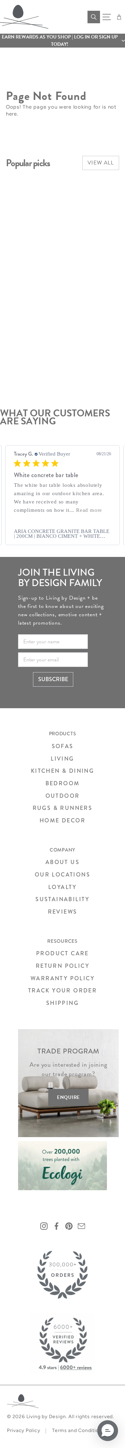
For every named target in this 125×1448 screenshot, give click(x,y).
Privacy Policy (23, 1430)
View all (101, 163)
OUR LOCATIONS (62, 875)
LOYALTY (62, 887)
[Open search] (94, 17)
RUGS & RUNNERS (63, 808)
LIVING (62, 759)
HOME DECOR (62, 820)
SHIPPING (62, 1003)
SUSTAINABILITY (62, 899)
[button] (62, 41)
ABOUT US (62, 862)
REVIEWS (62, 912)
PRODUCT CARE (62, 953)
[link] (62, 533)
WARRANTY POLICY (62, 978)
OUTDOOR (62, 796)
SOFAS (63, 746)
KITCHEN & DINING (62, 771)
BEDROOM (62, 783)
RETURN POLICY (62, 966)
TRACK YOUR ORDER (62, 990)
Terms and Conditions (78, 1430)
